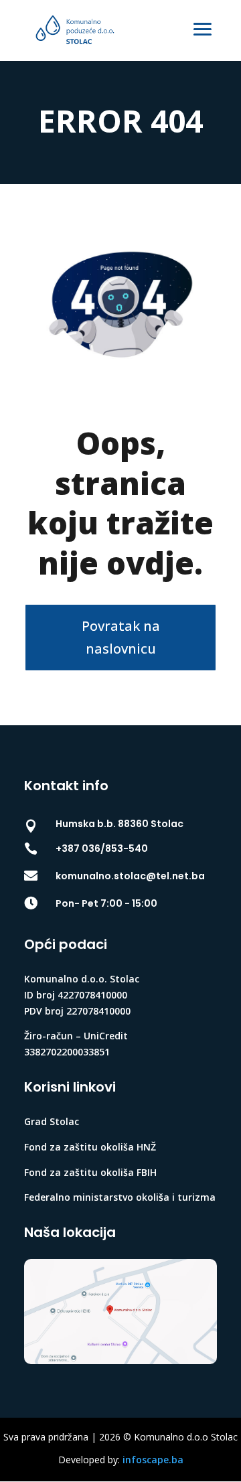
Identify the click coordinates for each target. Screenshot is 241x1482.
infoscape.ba (153, 1459)
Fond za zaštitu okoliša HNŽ (90, 1146)
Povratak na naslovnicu (121, 637)
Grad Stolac (51, 1121)
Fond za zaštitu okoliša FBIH (90, 1172)
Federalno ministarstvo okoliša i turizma (120, 1197)
